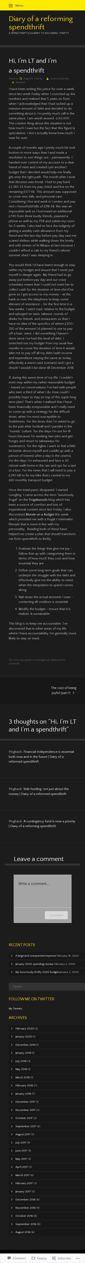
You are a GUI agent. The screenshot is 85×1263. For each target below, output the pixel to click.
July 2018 (21, 1061)
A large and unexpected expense (35, 955)
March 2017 (22, 1175)
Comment (56, 915)
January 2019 (23, 1052)
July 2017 (20, 1142)
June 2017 (21, 1150)
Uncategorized (42, 660)
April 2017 (21, 1166)
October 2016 (24, 1215)
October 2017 (24, 1118)
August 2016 (23, 1232)
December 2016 (25, 1199)
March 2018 (22, 1077)
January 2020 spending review (34, 964)
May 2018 (21, 1069)
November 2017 (25, 1110)
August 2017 (22, 1134)
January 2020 (23, 1036)
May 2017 (21, 1158)
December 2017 (25, 1101)
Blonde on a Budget (40, 514)
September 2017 (25, 1126)
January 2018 (23, 1093)
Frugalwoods (38, 500)
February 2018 (24, 1085)
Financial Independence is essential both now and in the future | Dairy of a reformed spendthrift (41, 756)
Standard (20, 82)
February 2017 (24, 1183)
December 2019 (25, 1044)
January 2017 (23, 1191)
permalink (14, 663)
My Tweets (15, 1008)
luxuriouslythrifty (59, 78)
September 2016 (25, 1224)
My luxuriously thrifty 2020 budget (37, 972)
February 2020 (24, 1028)
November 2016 (25, 1207)
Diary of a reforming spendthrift (41, 23)
